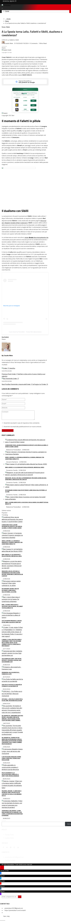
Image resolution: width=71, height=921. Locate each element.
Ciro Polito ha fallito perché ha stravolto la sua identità (12, 685)
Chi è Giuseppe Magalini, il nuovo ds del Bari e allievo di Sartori (12, 621)
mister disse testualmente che (36, 237)
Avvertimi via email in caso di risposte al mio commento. (22, 423)
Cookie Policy (9, 838)
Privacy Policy (9, 835)
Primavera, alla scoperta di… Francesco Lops (11, 673)
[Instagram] (10, 847)
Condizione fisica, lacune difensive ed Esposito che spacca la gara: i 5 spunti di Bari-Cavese (26, 445)
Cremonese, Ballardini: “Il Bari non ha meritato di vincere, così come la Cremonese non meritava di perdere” (12, 813)
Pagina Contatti (10, 860)
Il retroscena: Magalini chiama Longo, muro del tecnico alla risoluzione (11, 758)
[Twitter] (6, 847)
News (8, 27)
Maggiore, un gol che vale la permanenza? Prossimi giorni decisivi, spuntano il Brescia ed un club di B (26, 478)
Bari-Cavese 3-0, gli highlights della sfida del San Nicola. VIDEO (24, 467)
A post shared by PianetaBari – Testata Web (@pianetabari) (25, 332)
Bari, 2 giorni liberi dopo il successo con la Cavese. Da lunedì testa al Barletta (26, 503)
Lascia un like (4, 871)
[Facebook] (3, 847)
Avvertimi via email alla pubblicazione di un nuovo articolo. (22, 427)
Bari (3, 337)
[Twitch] (14, 847)
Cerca (4, 821)
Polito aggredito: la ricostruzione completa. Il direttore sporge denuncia (10, 774)
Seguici (2, 876)
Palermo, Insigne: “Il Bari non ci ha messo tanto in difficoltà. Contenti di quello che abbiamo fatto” (12, 793)
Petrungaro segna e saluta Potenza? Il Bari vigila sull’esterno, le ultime (26, 491)
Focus (3, 27)
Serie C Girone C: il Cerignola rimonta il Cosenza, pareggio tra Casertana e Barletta (24, 458)
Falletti (6, 337)
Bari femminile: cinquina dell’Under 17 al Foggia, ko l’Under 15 (25, 382)
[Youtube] (18, 847)
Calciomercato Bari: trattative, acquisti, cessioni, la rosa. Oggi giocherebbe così (12, 660)
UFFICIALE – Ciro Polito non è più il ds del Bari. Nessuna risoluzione (12, 699)
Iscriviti (2, 881)
